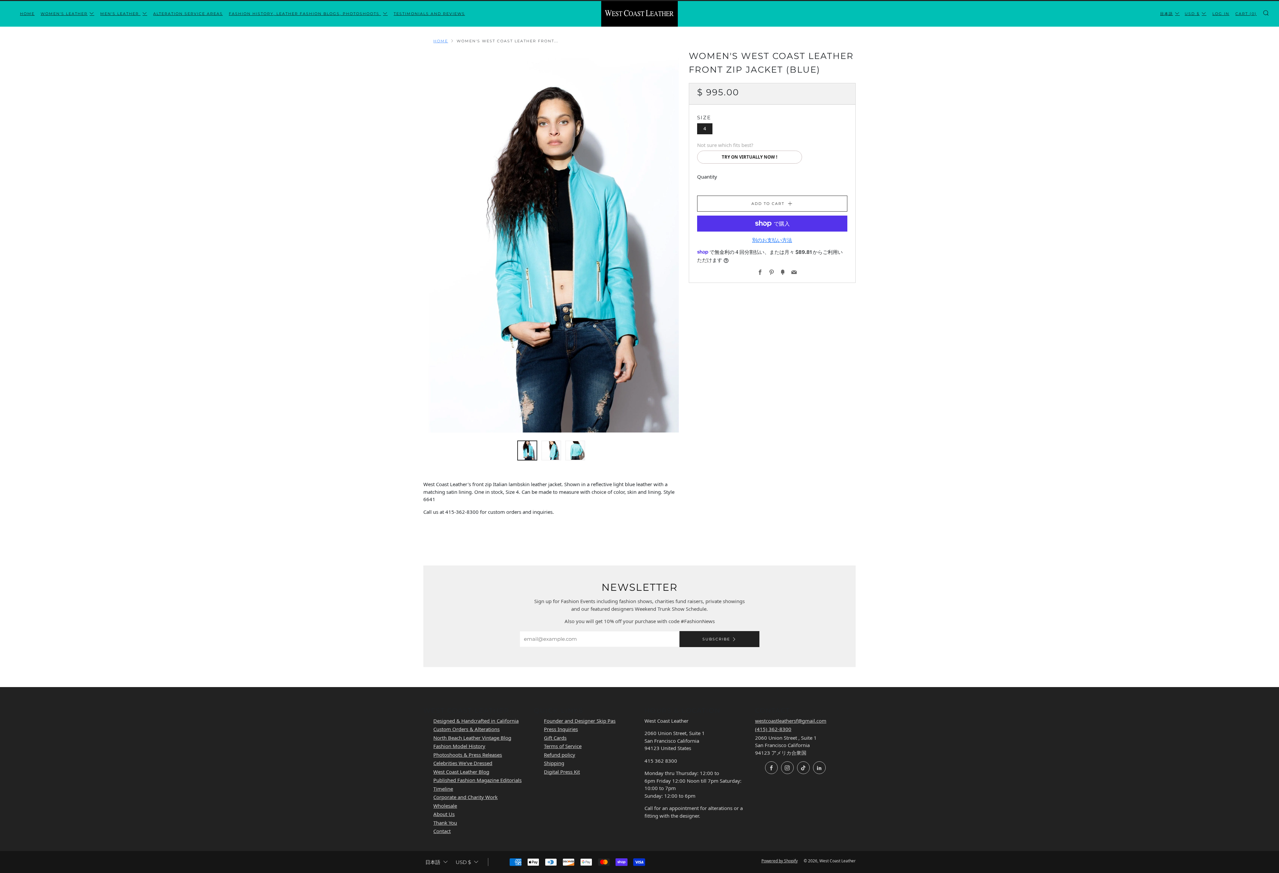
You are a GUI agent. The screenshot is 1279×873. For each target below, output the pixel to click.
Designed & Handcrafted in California (476, 720)
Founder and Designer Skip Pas (580, 720)
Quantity (707, 176)
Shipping (554, 763)
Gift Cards (555, 737)
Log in (1220, 13)
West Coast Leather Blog (461, 771)
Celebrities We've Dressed (462, 763)
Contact (442, 831)
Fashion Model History (459, 746)
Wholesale (445, 805)
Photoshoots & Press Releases (467, 754)
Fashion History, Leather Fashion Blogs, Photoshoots (305, 13)
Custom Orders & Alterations (466, 729)
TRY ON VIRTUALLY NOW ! (749, 157)
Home (27, 13)
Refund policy (559, 754)
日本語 (1166, 13)
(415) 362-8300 (773, 729)
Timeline (443, 788)
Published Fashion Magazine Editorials (477, 780)
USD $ (1192, 13)
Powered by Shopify (779, 861)
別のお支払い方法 (772, 240)
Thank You (445, 822)
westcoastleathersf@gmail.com (790, 720)
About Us (444, 814)
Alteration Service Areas (188, 13)
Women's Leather (64, 13)
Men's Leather (120, 13)
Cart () (1246, 13)
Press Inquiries (561, 729)
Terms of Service (563, 746)
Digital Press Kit (562, 771)
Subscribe (716, 639)
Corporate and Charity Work (465, 797)
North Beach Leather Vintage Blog (472, 737)
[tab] (527, 450)
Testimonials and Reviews (429, 13)
